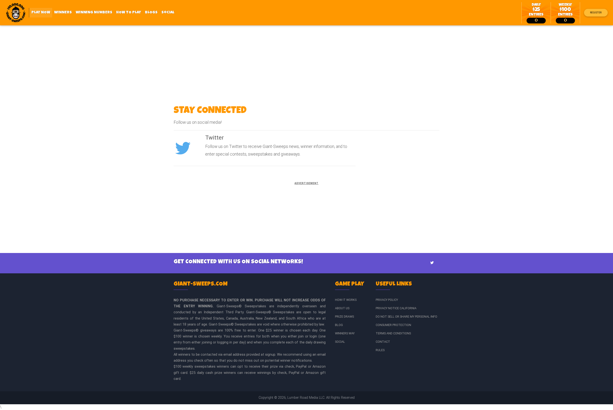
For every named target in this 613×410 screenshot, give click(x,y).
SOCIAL (340, 341)
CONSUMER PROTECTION (393, 325)
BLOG (339, 325)
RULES (380, 350)
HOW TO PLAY (128, 13)
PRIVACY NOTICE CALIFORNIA (396, 308)
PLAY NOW (41, 13)
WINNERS (63, 13)
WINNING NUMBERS (94, 13)
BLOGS (151, 13)
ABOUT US (342, 308)
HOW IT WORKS (346, 300)
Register (596, 12)
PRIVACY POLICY (387, 300)
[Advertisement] (306, 61)
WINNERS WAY (345, 333)
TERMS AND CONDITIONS (393, 333)
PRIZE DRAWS (344, 316)
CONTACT (383, 341)
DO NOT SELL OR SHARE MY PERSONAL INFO (406, 316)
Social (167, 13)
